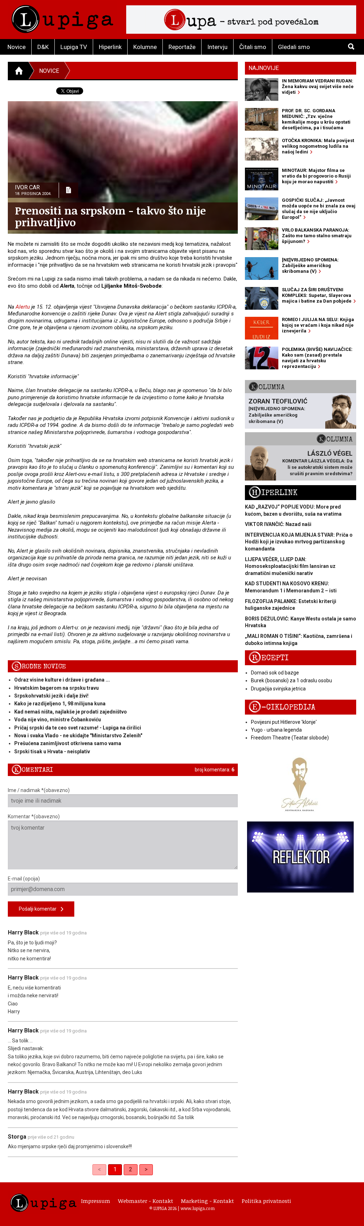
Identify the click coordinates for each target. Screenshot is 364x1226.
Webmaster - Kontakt (145, 1200)
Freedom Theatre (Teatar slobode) (290, 738)
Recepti (268, 657)
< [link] (99, 1169)
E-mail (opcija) (24, 878)
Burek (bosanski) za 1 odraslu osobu (291, 680)
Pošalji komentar (40, 909)
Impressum (95, 1200)
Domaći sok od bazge (275, 673)
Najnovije (263, 68)
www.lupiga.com (198, 1208)
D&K (43, 46)
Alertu (23, 307)
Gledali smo (294, 46)
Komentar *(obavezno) (34, 816)
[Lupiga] (62, 17)
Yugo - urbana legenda (276, 730)
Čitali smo (252, 46)
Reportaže (182, 46)
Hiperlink (110, 46)
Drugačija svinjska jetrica (278, 688)
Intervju (217, 46)
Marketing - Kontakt (207, 1200)
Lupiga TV (73, 46)
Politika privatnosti (266, 1200)
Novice (16, 46)
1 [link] (115, 1169)
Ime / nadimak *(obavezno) (39, 790)
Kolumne (145, 46)
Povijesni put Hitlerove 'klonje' (284, 722)
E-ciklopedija (281, 707)
